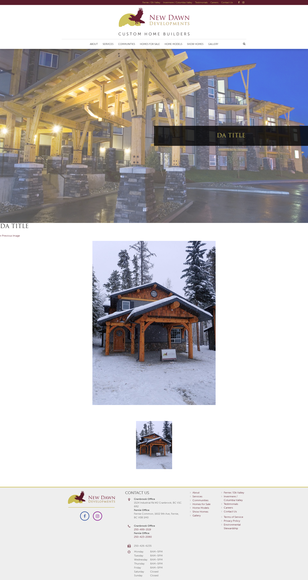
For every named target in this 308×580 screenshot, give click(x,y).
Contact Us (227, 2)
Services (108, 44)
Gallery (213, 44)
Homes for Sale (150, 44)
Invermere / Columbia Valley (177, 2)
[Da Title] (154, 323)
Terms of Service (233, 516)
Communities (126, 44)
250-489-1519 (142, 529)
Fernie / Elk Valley (151, 2)
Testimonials (201, 2)
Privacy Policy (232, 520)
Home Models (173, 44)
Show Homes (195, 44)
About (94, 44)
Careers (214, 2)
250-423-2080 (143, 536)
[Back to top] (299, 571)
